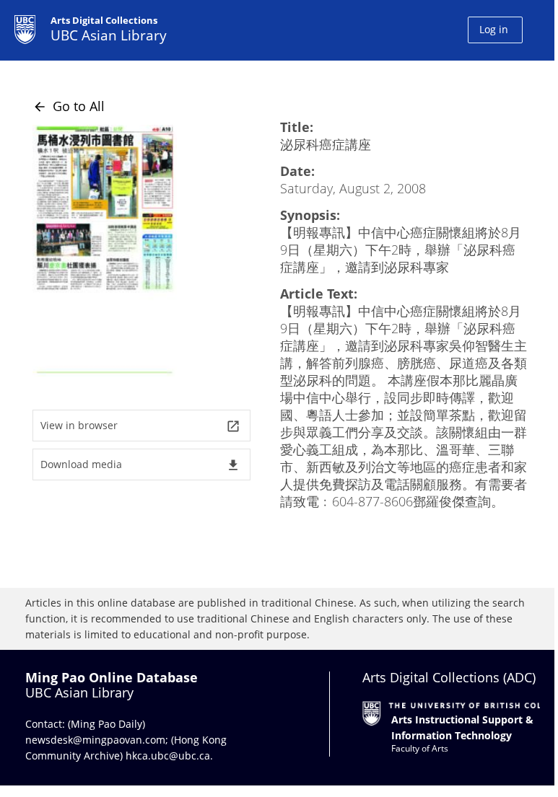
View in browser (140, 425)
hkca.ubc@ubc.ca (168, 755)
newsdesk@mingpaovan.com (95, 740)
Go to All (68, 106)
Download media (140, 464)
